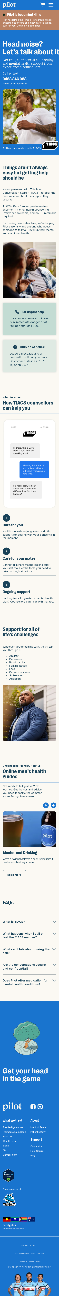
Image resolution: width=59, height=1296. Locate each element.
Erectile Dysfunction (13, 1127)
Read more (14, 874)
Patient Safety (38, 1132)
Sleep (6, 1145)
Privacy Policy (29, 1245)
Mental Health (10, 1154)
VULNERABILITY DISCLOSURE (29, 1253)
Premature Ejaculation (14, 1132)
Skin (5, 1150)
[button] (42, 4)
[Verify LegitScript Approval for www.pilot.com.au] (8, 1175)
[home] (9, 5)
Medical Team (38, 1127)
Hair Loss (7, 1136)
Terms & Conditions (29, 1261)
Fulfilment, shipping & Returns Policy (29, 1267)
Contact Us (36, 1146)
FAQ (32, 1155)
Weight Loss (9, 1141)
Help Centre (37, 1151)
